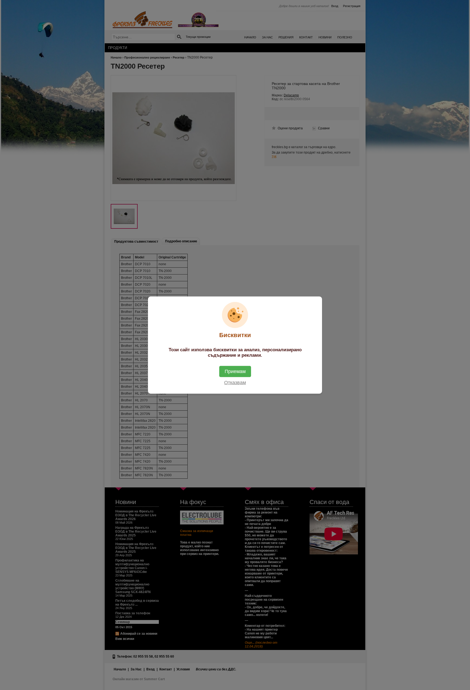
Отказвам (235, 382)
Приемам (235, 371)
